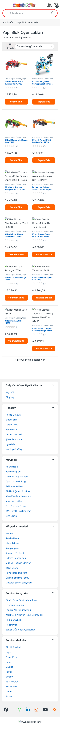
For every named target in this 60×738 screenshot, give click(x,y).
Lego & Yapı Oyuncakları (18, 610)
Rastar (9, 671)
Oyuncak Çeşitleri (15, 605)
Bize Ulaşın (11, 516)
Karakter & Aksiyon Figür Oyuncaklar (24, 614)
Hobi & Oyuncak (14, 619)
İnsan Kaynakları (14, 501)
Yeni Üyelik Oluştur (15, 449)
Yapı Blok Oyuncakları (15, 80)
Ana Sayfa (7, 22)
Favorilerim (11, 429)
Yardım (9, 533)
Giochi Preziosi (13, 647)
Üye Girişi (10, 444)
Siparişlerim (11, 419)
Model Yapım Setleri (13, 79)
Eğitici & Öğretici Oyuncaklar (20, 629)
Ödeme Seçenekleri (16, 558)
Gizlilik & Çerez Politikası (18, 491)
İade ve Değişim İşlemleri (18, 563)
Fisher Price (11, 624)
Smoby (9, 676)
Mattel (9, 691)
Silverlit (9, 666)
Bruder (9, 696)
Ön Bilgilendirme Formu (17, 577)
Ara (52, 13)
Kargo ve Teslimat (15, 553)
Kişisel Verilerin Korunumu (18, 496)
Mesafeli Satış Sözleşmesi (19, 582)
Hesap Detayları (14, 414)
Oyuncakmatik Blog (16, 481)
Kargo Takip (12, 424)
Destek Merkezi (14, 434)
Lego (8, 652)
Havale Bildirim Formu (17, 572)
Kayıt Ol (10, 392)
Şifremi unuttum (14, 439)
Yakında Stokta (16, 254)
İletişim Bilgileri (13, 471)
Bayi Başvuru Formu (16, 506)
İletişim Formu (13, 538)
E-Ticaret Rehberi (14, 486)
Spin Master (12, 681)
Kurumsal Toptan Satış (17, 476)
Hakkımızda (12, 466)
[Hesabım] (49, 5)
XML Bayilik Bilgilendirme (18, 511)
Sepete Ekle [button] (16, 101)
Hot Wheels (11, 686)
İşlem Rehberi (12, 543)
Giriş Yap (10, 397)
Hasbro (9, 662)
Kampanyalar (12, 548)
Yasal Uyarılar (12, 567)
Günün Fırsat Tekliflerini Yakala (21, 600)
